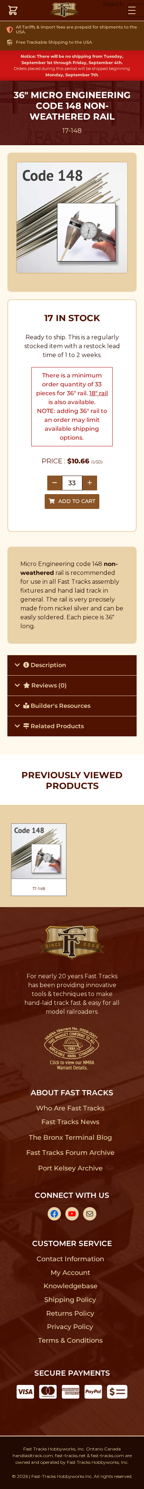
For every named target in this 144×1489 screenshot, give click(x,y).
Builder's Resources (59, 705)
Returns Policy (70, 1313)
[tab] (72, 665)
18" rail (98, 393)
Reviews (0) (48, 685)
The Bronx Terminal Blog (70, 1137)
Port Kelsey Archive (70, 1168)
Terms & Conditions (70, 1340)
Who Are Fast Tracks (70, 1108)
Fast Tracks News (70, 1122)
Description (47, 665)
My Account (70, 1273)
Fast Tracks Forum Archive (70, 1153)
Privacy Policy (70, 1327)
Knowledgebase (70, 1286)
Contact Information (70, 1259)
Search (113, 4)
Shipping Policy (70, 1300)
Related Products (56, 726)
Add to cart (76, 501)
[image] (72, 218)
